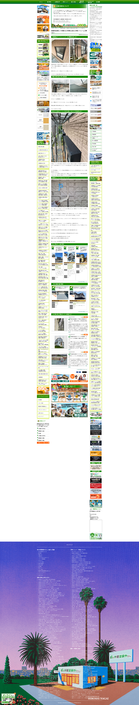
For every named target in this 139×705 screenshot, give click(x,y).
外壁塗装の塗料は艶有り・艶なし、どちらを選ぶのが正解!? (82, 686)
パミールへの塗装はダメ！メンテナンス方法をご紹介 (96, 339)
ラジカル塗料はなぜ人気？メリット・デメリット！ (96, 405)
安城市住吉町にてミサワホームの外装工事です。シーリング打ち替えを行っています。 (78, 356)
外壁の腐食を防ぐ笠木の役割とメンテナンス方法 (43, 271)
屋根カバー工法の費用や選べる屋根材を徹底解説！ (80, 579)
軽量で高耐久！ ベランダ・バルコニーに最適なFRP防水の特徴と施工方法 (51, 663)
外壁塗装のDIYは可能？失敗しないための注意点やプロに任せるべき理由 (50, 609)
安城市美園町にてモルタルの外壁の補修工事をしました (96, 40)
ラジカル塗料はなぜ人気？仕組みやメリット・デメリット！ (48, 696)
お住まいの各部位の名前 (42, 187)
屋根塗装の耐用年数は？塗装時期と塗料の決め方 (95, 362)
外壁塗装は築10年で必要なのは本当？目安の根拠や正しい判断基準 (49, 592)
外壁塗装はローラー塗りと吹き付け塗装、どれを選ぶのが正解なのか (50, 647)
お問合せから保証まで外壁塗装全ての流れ (79, 556)
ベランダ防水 (43, 54)
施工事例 (49, 1)
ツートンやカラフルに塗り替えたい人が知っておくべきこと (96, 100)
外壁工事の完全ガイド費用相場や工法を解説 (42, 171)
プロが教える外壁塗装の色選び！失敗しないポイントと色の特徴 (49, 580)
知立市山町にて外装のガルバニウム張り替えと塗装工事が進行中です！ (96, 34)
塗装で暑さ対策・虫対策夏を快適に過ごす (42, 214)
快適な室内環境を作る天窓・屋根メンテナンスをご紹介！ (81, 612)
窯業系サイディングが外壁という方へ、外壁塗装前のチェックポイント (84, 696)
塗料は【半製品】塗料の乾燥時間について (42, 364)
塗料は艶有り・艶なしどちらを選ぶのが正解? (95, 299)
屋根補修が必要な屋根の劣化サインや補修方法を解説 (81, 619)
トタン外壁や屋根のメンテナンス (42, 301)
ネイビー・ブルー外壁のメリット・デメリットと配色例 (47, 684)
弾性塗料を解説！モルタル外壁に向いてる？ (96, 392)
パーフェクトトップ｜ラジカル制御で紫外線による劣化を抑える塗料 (83, 650)
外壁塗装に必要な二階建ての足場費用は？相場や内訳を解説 (82, 646)
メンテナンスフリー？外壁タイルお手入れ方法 (95, 306)
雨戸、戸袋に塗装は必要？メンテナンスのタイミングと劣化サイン (83, 631)
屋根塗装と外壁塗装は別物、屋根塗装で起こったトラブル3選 (48, 641)
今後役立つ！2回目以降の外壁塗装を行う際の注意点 (80, 582)
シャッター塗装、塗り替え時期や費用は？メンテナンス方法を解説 (83, 628)
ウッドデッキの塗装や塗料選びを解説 (42, 324)
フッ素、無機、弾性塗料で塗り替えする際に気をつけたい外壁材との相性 (50, 656)
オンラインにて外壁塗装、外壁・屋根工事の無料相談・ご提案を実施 (83, 588)
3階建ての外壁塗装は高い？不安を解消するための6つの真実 (48, 600)
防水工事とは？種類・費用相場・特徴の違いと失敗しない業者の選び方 (50, 662)
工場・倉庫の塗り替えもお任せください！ (96, 166)
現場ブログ (57, 28)
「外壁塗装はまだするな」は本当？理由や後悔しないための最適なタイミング (51, 594)
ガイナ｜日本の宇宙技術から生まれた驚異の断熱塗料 (81, 669)
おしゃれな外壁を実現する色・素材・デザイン (96, 366)
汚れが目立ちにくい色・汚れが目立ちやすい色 (96, 93)
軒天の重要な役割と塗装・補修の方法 (42, 261)
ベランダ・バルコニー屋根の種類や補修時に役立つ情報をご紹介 (49, 660)
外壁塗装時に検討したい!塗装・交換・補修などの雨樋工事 (82, 615)
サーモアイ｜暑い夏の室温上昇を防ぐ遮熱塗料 (80, 653)
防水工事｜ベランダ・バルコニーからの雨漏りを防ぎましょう (82, 587)
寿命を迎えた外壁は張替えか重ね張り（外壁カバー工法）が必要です (83, 581)
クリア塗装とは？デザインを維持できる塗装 (43, 211)
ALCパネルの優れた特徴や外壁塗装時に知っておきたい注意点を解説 (50, 650)
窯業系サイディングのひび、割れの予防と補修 (95, 292)
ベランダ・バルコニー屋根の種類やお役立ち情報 (43, 341)
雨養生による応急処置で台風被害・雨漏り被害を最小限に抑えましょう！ (50, 677)
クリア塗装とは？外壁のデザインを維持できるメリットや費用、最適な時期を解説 (86, 678)
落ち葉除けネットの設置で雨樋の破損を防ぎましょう (81, 618)
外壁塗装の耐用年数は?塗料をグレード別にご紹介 (43, 191)
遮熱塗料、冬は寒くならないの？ (77, 681)
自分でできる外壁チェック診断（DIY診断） (45, 607)
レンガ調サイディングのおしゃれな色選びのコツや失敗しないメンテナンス (51, 626)
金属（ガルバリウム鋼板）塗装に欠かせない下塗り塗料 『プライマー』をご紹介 (85, 693)
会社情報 (39, 566)
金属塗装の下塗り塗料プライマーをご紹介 (95, 256)
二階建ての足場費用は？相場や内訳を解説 (95, 279)
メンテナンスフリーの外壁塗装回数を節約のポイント (96, 236)
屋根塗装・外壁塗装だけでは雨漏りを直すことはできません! (48, 601)
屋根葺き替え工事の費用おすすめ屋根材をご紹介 (42, 181)
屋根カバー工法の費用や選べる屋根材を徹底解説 (42, 185)
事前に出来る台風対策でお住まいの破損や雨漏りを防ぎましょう (49, 675)
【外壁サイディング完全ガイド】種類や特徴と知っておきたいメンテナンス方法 (52, 628)
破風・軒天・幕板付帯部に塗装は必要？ (42, 254)
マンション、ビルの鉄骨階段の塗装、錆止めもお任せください (82, 622)
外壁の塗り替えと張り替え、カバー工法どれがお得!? (95, 229)
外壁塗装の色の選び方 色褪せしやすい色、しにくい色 (47, 582)
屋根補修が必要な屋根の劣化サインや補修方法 (42, 284)
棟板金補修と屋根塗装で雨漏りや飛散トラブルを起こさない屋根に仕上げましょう (52, 659)
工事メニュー (65, 1)
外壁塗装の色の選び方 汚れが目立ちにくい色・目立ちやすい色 (49, 583)
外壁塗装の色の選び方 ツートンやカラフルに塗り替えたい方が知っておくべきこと (52, 585)
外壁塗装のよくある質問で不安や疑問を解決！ (96, 186)
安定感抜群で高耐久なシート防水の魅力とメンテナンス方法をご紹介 (50, 666)
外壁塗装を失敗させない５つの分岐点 (95, 193)
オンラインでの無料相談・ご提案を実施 (95, 183)
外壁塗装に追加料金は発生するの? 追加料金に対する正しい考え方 (83, 591)
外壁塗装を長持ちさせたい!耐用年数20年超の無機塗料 (96, 263)
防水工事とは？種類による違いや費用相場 (43, 344)
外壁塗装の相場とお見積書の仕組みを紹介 (95, 203)
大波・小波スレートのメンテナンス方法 (42, 384)
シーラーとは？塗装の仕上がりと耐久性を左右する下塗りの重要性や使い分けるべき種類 (87, 690)
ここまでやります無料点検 (76, 554)
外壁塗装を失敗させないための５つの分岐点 (46, 586)
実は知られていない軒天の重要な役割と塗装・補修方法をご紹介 (83, 609)
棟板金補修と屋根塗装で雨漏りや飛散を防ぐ (42, 337)
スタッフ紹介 (40, 403)
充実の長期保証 (41, 563)
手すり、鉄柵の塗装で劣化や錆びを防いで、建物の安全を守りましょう (84, 624)
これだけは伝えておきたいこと (43, 557)
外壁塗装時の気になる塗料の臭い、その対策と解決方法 (47, 598)
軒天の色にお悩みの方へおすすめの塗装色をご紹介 (43, 264)
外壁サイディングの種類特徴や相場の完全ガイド (42, 228)
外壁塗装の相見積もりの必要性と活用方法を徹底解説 (47, 637)
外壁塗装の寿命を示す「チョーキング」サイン (42, 218)
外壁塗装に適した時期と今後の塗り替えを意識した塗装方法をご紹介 (50, 620)
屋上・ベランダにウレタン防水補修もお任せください (43, 350)
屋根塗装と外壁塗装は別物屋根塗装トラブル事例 (43, 244)
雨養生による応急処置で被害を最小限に (95, 352)
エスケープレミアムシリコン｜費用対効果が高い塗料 (81, 659)
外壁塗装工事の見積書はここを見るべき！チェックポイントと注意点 (83, 566)
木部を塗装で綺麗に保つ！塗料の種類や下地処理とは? (96, 336)
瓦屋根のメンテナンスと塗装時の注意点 (42, 307)
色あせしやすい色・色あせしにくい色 (96, 97)
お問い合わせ (40, 413)
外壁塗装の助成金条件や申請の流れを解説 (95, 189)
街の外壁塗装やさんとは (42, 551)
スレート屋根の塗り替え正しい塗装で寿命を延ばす (43, 288)
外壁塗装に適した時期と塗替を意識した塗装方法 (42, 194)
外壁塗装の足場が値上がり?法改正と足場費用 (96, 276)
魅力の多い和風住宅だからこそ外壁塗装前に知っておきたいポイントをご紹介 (85, 600)
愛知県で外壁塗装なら (42, 406)
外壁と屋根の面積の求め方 (43, 373)
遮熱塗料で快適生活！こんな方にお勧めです (79, 662)
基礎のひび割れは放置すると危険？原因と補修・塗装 (47, 678)
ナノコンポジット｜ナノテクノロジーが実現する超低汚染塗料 (82, 663)
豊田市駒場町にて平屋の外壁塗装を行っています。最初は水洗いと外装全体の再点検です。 (78, 321)
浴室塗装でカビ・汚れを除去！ (42, 327)
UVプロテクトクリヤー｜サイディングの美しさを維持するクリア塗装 (83, 666)
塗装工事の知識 (41, 146)
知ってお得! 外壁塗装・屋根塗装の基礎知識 (45, 603)
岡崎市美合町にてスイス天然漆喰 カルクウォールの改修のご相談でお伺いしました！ (78, 338)
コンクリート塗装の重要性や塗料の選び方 (42, 334)
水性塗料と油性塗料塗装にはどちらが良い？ (95, 302)
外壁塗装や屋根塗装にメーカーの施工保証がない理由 (96, 266)
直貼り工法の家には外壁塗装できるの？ (94, 296)
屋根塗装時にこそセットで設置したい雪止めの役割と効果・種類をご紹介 (84, 616)
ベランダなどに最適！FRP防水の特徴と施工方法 (43, 347)
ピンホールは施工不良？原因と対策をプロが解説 (42, 234)
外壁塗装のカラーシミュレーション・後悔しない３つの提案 (48, 588)
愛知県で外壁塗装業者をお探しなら (44, 570)
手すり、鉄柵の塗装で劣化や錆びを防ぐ (42, 321)
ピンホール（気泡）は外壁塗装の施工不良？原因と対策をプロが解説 (50, 631)
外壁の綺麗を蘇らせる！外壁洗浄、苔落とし (95, 326)
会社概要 (98, 1)
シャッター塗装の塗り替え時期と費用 (42, 331)
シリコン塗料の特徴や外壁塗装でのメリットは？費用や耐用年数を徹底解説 (84, 674)
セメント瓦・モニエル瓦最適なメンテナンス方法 (42, 311)
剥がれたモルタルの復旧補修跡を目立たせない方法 (43, 231)
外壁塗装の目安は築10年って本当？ (41, 160)
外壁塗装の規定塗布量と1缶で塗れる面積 (95, 322)
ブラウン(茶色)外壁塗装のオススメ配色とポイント (96, 386)
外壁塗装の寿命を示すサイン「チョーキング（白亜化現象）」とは (49, 623)
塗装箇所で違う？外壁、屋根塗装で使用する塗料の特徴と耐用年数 (83, 683)
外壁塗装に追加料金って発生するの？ (94, 196)
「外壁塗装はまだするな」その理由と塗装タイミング (43, 167)
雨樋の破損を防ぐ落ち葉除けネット (41, 281)
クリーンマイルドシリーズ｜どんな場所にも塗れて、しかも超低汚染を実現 (84, 671)
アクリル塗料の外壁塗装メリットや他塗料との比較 (43, 201)
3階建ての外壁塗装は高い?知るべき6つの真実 (96, 226)
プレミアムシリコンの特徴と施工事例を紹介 (95, 399)
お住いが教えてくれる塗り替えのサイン (42, 157)
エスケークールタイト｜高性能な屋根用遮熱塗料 (80, 660)
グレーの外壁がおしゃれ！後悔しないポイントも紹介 (96, 372)
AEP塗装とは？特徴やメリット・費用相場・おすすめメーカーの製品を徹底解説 (85, 680)
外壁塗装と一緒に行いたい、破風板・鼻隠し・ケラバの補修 (82, 607)
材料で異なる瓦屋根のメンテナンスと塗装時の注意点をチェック (83, 603)
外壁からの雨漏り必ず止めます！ (77, 572)
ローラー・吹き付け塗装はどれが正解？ (94, 319)
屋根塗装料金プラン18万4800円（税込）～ (79, 560)
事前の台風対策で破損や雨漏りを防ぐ (94, 349)
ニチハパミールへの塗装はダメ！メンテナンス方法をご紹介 (48, 672)
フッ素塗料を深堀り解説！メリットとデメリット (96, 389)
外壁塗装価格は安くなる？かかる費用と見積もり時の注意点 (82, 567)
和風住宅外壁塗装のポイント (94, 309)
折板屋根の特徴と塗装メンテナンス (41, 304)
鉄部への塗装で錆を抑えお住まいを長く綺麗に (42, 314)
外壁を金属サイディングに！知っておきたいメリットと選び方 (82, 594)
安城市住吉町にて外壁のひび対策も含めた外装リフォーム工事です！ (96, 20)
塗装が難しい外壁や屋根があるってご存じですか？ (96, 289)
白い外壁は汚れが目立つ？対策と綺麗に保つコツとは (96, 379)
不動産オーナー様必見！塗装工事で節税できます (95, 269)
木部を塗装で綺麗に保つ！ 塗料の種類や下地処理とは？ (48, 671)
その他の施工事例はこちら (82, 281)
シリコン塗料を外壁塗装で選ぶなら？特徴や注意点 (43, 208)
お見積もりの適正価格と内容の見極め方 (95, 209)
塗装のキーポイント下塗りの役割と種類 (94, 253)
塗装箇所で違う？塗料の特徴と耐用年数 (95, 249)
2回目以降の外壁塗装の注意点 (94, 246)
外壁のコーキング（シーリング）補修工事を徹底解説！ (81, 593)
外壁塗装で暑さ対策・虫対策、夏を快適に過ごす (80, 643)
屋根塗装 (43, 48)
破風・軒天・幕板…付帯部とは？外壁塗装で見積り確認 (81, 606)
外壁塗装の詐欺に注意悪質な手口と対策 (95, 213)
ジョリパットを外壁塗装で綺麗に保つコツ (96, 316)
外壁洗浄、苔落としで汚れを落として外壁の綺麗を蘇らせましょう (83, 633)
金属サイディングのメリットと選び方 (42, 297)
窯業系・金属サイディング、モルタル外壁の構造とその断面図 (49, 653)
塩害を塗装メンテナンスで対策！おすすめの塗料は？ (47, 669)
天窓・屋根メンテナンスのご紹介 (42, 268)
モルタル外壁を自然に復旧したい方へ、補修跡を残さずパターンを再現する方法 (52, 629)
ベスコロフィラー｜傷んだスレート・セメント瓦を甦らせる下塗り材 (83, 656)
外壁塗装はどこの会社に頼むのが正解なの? (45, 644)
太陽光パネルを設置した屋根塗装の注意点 (95, 332)
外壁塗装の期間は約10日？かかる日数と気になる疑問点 (47, 591)
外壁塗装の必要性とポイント (76, 573)
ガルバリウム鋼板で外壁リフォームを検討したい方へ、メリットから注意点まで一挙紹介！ (54, 616)
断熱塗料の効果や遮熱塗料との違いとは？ (95, 342)
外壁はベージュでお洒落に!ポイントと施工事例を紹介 (96, 382)
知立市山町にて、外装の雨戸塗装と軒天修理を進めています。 (96, 31)
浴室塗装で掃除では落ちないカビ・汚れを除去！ (80, 627)
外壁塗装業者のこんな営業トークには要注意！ (96, 282)
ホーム (41, 1)
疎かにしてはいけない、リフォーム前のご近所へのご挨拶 (48, 597)
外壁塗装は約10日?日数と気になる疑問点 (95, 216)
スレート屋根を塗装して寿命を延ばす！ (78, 637)
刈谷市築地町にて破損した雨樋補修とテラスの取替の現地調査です (96, 12)
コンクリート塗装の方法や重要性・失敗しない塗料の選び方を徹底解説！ (84, 630)
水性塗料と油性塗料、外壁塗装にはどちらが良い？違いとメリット (83, 687)
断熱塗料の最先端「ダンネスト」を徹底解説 (96, 346)
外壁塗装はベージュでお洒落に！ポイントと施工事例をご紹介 (49, 690)
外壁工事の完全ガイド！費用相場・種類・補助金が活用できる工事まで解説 (51, 595)
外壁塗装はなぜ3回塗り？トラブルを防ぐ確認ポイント (47, 635)
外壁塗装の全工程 (41, 163)
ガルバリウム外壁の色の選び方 (94, 243)
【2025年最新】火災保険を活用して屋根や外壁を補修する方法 (82, 570)
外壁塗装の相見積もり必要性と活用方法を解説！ (96, 199)
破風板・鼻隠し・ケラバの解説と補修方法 (43, 258)
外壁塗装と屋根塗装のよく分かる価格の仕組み (80, 553)
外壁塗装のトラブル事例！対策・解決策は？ (96, 359)
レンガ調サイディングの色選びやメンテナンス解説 (43, 224)
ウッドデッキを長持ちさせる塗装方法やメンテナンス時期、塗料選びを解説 (84, 625)
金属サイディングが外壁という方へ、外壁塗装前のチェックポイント (83, 697)
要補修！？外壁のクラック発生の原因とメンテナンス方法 (48, 625)
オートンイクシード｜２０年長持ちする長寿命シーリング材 (82, 672)
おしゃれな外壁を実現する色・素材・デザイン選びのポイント (49, 683)
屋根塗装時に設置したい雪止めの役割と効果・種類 (43, 278)
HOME (52, 28)
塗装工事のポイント (42, 153)
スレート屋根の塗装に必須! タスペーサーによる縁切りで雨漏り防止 (50, 643)
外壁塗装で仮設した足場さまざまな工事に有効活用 (96, 273)
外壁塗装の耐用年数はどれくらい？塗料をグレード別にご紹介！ (49, 619)
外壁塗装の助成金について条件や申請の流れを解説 (80, 590)
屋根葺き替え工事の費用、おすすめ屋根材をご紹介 (80, 578)
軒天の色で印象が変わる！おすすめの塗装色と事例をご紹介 (82, 610)
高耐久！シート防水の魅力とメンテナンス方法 (42, 354)
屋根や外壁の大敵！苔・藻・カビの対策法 (95, 329)
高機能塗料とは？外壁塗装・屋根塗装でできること (43, 241)
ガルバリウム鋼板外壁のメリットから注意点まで (95, 239)
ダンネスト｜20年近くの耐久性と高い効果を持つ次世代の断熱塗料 (83, 668)
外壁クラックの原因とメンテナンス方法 (42, 221)
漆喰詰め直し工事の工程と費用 (94, 312)
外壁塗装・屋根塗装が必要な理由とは (44, 604)
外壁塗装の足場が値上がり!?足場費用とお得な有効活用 (81, 644)
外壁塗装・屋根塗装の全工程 (76, 557)
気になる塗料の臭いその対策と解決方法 (94, 223)
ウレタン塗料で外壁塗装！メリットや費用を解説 (43, 204)
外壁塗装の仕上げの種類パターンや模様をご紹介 (95, 395)
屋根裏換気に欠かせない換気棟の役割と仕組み (42, 357)
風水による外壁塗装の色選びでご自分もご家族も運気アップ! (48, 589)
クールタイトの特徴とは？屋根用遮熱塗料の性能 (96, 402)
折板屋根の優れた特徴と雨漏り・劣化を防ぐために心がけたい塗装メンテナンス (85, 597)
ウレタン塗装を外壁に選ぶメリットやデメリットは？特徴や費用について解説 (85, 677)
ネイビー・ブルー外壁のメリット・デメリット (95, 369)
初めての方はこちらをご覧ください (78, 551)
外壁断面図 (40, 377)
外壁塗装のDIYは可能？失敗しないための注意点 (95, 286)
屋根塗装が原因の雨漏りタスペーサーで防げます (42, 291)
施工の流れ (73, 1)
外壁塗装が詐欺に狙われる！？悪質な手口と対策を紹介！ (48, 638)
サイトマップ (40, 416)
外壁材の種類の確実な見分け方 (94, 233)
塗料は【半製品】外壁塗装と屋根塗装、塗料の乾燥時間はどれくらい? (50, 646)
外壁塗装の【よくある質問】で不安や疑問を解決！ (47, 579)
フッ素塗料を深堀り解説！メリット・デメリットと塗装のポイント (49, 693)
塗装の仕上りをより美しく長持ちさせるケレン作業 (43, 238)
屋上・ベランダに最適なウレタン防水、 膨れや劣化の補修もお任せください (51, 665)
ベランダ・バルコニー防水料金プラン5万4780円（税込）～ (82, 563)
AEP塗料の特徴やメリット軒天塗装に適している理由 (96, 409)
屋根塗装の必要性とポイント (76, 575)
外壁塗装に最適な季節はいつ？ (42, 198)
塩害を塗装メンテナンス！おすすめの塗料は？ (43, 361)
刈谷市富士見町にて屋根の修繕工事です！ (96, 38)
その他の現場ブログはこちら (82, 369)
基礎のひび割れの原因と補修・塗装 (94, 356)
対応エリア (40, 567)
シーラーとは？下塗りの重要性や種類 (95, 259)
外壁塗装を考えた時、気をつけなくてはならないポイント (48, 634)
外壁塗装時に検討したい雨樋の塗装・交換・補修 (42, 274)
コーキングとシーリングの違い (43, 367)
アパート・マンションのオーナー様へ (95, 170)
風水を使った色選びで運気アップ (96, 89)
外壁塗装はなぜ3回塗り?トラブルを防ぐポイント (43, 251)
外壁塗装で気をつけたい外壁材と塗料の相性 (42, 381)
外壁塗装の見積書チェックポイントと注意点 (96, 206)
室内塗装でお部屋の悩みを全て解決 (78, 585)
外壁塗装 (43, 44)
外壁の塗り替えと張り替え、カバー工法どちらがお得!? (47, 610)
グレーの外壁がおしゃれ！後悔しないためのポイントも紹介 (48, 686)
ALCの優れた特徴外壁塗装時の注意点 (42, 371)
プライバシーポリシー (42, 409)
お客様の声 (57, 1)
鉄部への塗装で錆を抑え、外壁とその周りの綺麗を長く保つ (82, 621)
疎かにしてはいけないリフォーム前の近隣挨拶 (95, 219)
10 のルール (40, 560)
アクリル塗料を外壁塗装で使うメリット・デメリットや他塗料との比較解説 (84, 675)
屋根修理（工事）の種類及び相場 (42, 178)
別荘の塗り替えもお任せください (96, 173)
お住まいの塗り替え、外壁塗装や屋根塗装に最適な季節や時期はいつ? (50, 622)
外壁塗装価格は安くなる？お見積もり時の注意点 (43, 175)
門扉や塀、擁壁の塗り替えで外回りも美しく (79, 584)
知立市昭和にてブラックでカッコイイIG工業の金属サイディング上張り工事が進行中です (96, 16)
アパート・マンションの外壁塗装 (77, 640)
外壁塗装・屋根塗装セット (43, 51)
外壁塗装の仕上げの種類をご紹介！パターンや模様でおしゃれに (49, 697)
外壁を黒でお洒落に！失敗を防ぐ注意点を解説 (95, 376)
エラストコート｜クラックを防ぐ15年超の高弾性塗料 (81, 665)
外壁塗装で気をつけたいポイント (42, 248)
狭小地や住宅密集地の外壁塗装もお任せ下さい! (43, 294)
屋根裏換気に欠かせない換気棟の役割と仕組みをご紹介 (47, 668)
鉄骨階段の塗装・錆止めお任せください (42, 317)
